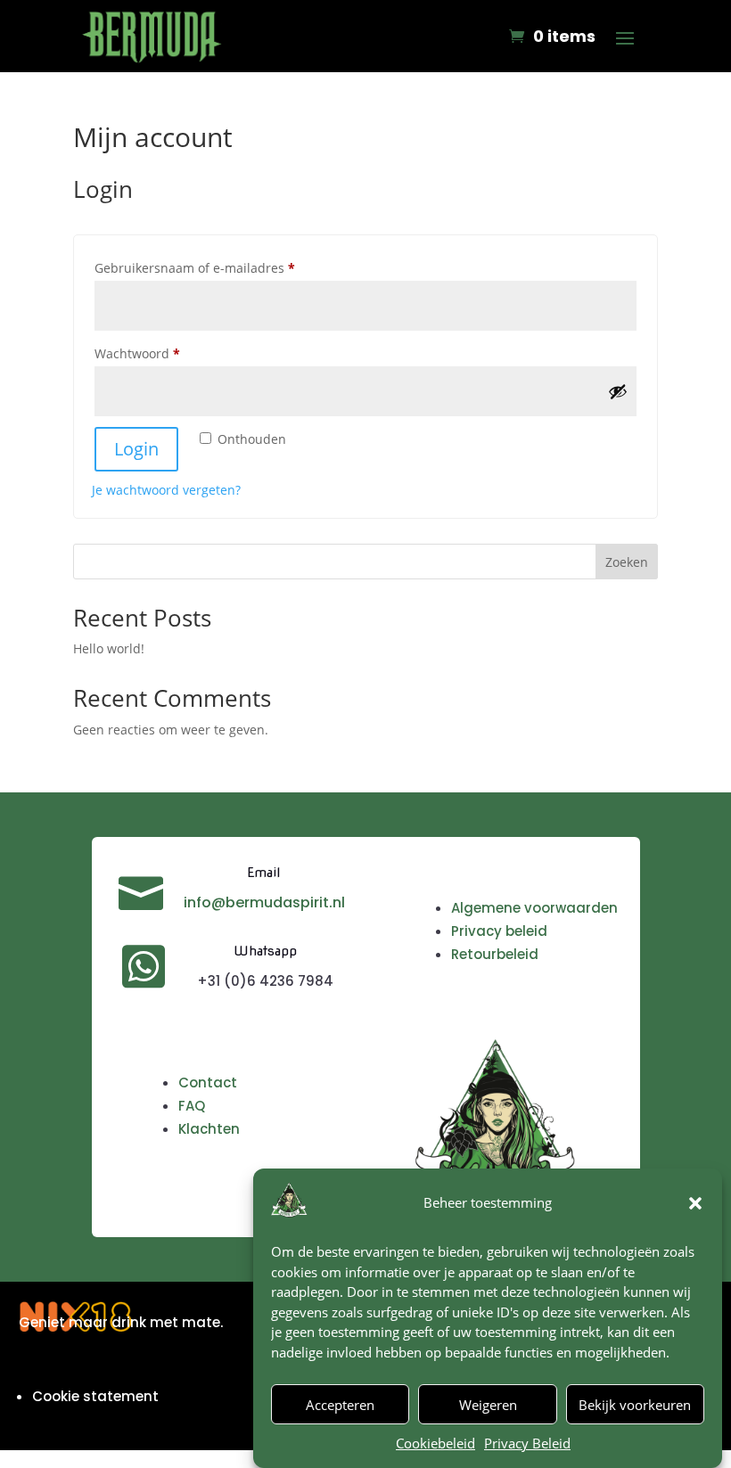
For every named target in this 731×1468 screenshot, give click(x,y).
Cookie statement (95, 1396)
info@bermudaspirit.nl (264, 902)
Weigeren (488, 1405)
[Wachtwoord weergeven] (618, 391)
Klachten (209, 1128)
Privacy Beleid (527, 1443)
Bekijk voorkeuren (635, 1405)
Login (136, 449)
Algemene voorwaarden (534, 907)
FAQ (191, 1105)
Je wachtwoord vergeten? (166, 489)
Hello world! (108, 648)
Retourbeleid (494, 954)
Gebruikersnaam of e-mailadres (214, 267)
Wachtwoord (157, 353)
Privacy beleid (499, 931)
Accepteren (340, 1405)
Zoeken (626, 562)
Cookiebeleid (435, 1443)
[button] (695, 1203)
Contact (207, 1082)
